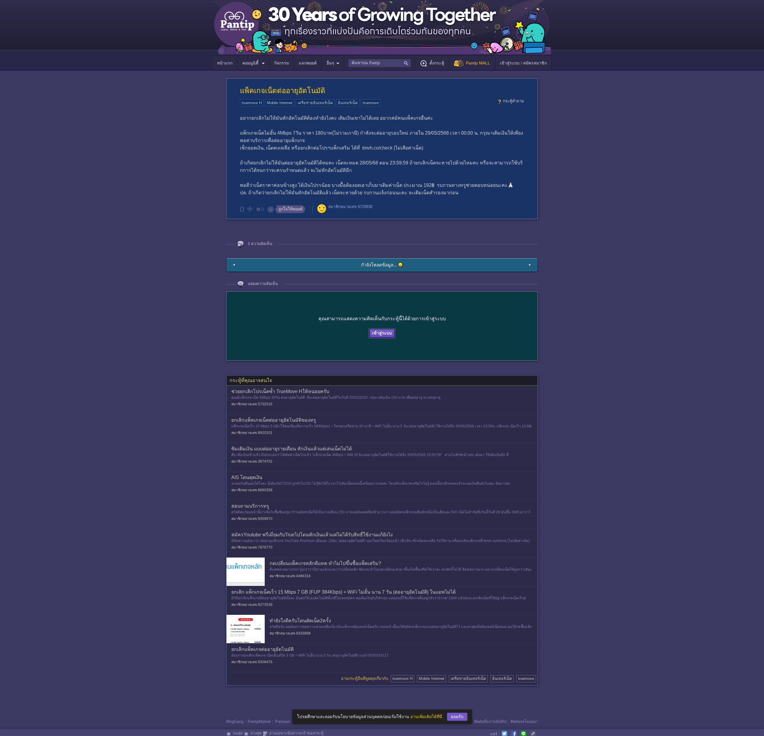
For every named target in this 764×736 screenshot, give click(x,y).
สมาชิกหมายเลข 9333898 (290, 633)
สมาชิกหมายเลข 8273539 (251, 605)
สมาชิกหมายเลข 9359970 (251, 519)
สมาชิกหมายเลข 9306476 (251, 662)
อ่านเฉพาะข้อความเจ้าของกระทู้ (296, 733)
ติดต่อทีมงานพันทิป (490, 721)
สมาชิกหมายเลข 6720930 (350, 206)
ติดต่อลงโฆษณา (524, 721)
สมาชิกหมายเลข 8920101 (251, 433)
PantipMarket (259, 721)
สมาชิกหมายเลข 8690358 (251, 490)
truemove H (252, 103)
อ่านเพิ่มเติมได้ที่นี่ (426, 716)
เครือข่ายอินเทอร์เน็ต (315, 103)
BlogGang (234, 721)
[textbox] (379, 62)
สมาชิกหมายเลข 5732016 (251, 404)
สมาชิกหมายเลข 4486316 (290, 576)
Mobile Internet (279, 103)
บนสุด (238, 733)
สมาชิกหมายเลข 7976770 (251, 547)
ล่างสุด (255, 733)
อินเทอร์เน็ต (348, 103)
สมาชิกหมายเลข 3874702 (251, 461)
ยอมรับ (457, 716)
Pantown (282, 721)
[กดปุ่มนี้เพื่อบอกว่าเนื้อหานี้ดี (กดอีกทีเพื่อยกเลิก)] (249, 209)
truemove (371, 103)
